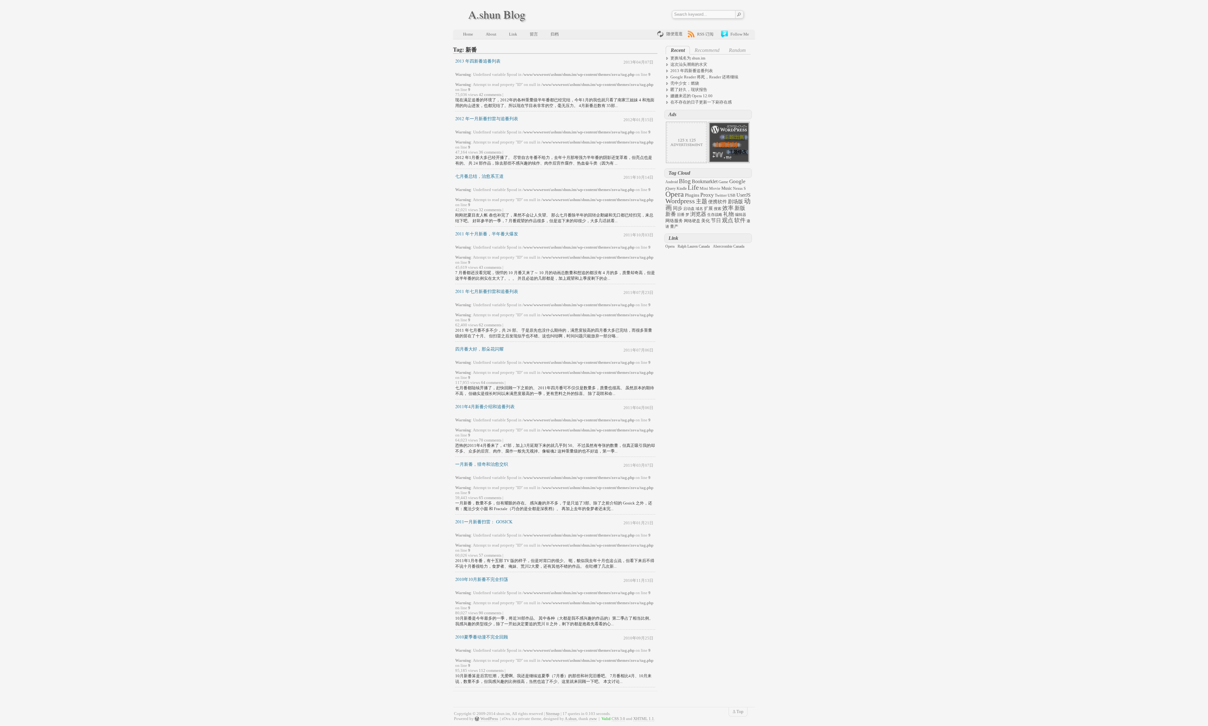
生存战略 (714, 214)
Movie (714, 188)
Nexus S (739, 188)
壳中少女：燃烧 (684, 83)
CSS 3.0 (618, 718)
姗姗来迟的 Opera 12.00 (691, 95)
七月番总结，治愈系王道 (479, 176)
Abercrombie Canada (728, 246)
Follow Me (739, 34)
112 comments (491, 670)
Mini (704, 188)
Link (513, 34)
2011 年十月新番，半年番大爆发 (486, 234)
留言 (534, 34)
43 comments (490, 267)
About (491, 34)
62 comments (490, 325)
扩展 (708, 208)
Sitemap (553, 713)
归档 (555, 34)
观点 (727, 220)
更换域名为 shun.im (687, 58)
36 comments (490, 152)
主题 (701, 201)
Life (693, 187)
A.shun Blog (496, 14)
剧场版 (735, 201)
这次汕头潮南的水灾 (688, 64)
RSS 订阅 (705, 34)
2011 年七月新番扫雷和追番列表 (486, 291)
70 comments (490, 440)
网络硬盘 (692, 220)
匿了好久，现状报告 (688, 89)
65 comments (490, 497)
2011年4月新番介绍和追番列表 (485, 406)
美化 (705, 220)
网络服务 (674, 220)
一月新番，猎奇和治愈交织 (481, 464)
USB (731, 195)
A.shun (571, 718)
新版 (740, 208)
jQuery (670, 188)
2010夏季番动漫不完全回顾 (481, 637)
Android (671, 182)
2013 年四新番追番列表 (478, 61)
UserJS (743, 195)
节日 (716, 220)
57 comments (490, 555)
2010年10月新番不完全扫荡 (481, 579)
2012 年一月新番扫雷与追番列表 (486, 118)
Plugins (692, 195)
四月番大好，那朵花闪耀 (479, 349)
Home (468, 34)
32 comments (490, 209)
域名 (699, 208)
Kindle (682, 188)
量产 (674, 226)
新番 (670, 214)
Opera (674, 194)
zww (593, 718)
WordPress (489, 718)
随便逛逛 (674, 33)
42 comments (490, 94)
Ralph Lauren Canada (694, 246)
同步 (677, 208)
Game (723, 181)
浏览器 (698, 214)
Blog (685, 181)
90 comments (490, 613)
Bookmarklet (705, 181)
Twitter (721, 195)
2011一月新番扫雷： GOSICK (483, 522)
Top (739, 711)
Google (737, 181)
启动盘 (689, 208)
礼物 (728, 214)
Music (726, 188)
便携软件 (717, 201)
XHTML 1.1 (643, 718)
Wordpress (680, 201)
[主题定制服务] (729, 161)
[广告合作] (686, 161)
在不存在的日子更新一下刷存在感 (701, 102)
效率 (728, 208)
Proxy (707, 195)
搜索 (717, 208)
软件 (740, 220)
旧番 (681, 214)
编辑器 (740, 214)
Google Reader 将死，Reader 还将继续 (704, 77)
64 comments (492, 382)
